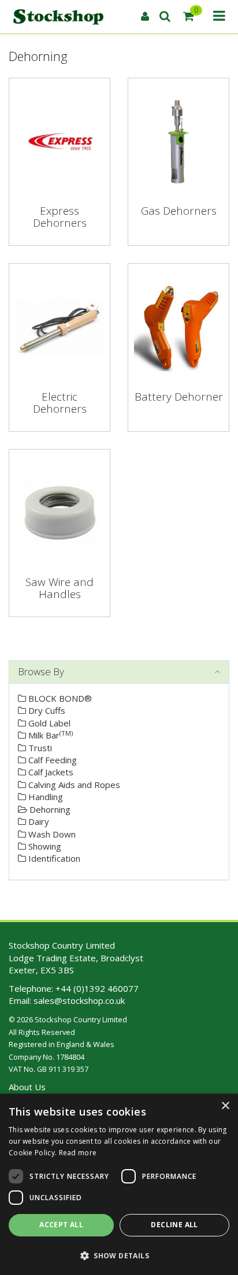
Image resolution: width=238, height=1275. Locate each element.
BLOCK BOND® (59, 698)
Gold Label (48, 723)
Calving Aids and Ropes (73, 784)
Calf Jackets (49, 772)
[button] (119, 1255)
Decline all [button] (174, 1225)
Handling (44, 796)
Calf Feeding (51, 760)
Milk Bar (49, 735)
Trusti (39, 747)
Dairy (37, 821)
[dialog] (119, 1184)
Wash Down (51, 834)
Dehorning (48, 809)
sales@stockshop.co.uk (79, 1000)
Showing (43, 846)
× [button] (225, 1106)
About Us (27, 1087)
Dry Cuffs (45, 710)
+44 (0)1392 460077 (97, 988)
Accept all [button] (61, 1225)
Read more (78, 1153)
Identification (53, 858)
